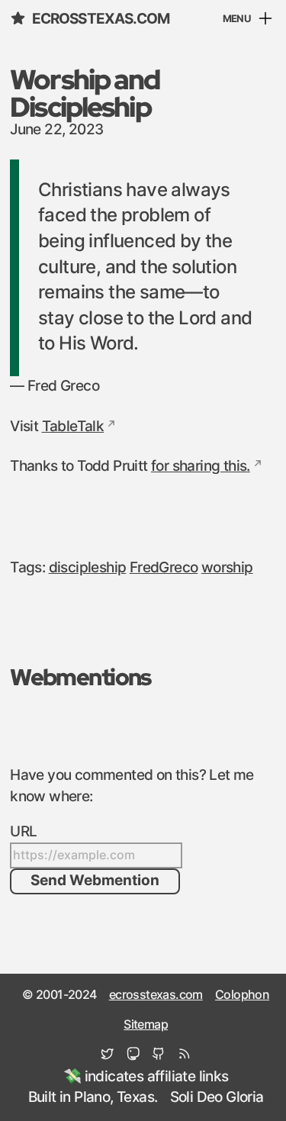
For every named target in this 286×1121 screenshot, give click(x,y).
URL (23, 831)
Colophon (242, 995)
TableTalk (73, 426)
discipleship (88, 567)
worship (227, 567)
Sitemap (146, 1025)
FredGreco (164, 567)
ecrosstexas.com (100, 19)
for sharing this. (200, 466)
